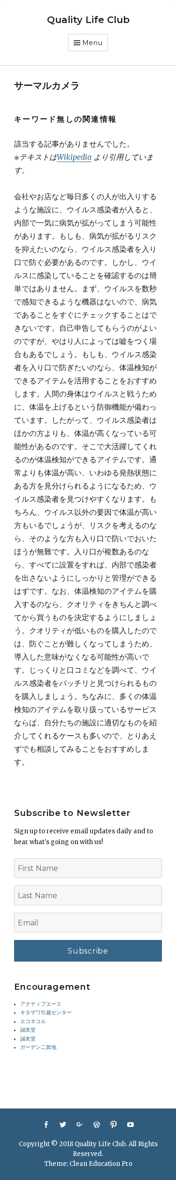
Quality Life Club (88, 19)
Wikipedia (74, 157)
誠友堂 (28, 1030)
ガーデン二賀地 (38, 1047)
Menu (92, 43)
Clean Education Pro (100, 1164)
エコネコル (33, 1021)
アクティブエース (40, 1004)
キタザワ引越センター (46, 1012)
